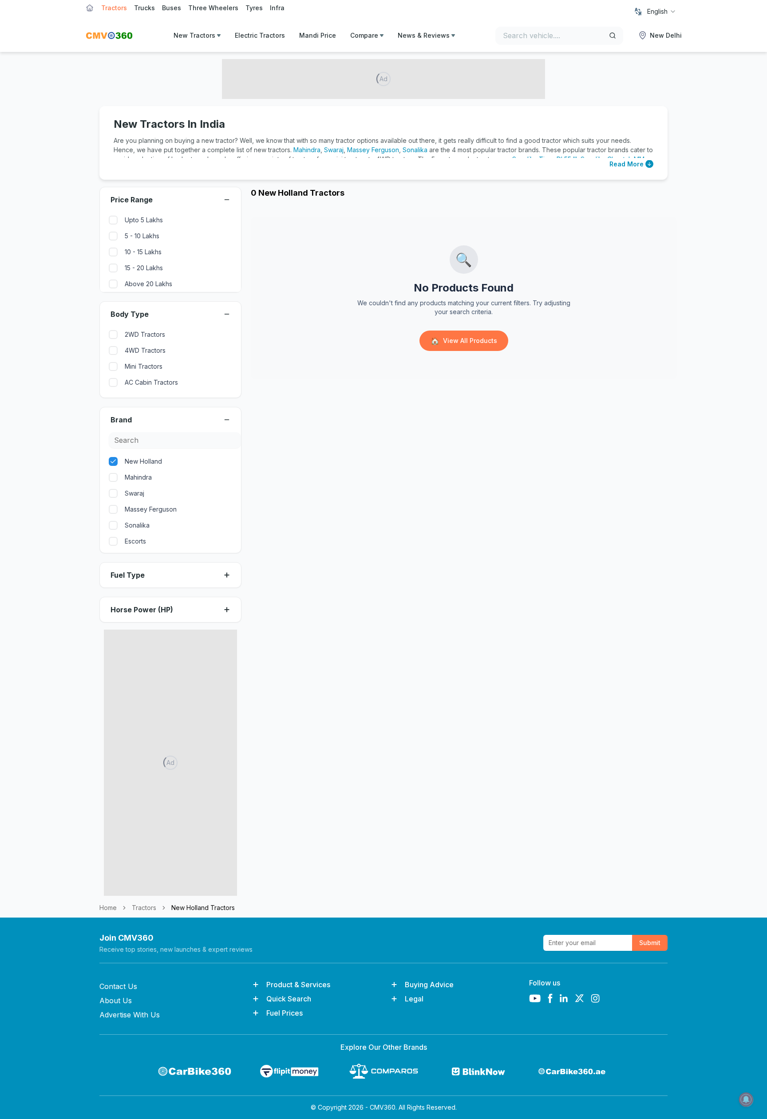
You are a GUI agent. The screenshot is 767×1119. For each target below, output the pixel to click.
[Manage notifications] (746, 1099)
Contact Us (118, 986)
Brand (121, 419)
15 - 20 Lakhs (144, 268)
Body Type (130, 314)
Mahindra (306, 150)
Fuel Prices (284, 1013)
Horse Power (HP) (142, 609)
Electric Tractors (260, 35)
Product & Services (298, 984)
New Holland (143, 461)
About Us (115, 1000)
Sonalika (415, 150)
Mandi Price (317, 35)
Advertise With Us (129, 1014)
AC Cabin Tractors (151, 382)
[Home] (109, 35)
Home (108, 907)
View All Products (464, 340)
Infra (277, 8)
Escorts (135, 541)
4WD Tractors (145, 350)
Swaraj (334, 150)
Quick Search (288, 998)
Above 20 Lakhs (148, 284)
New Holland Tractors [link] (203, 907)
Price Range (132, 199)
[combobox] (662, 12)
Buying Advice (429, 984)
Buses (171, 8)
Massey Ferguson (373, 150)
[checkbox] (113, 220)
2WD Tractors (145, 334)
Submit (649, 942)
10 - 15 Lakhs (143, 252)
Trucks (144, 8)
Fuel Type (128, 575)
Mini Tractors (143, 366)
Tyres (254, 8)
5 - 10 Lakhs (142, 236)
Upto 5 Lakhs (144, 220)
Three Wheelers (213, 8)
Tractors (114, 8)
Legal (414, 998)
